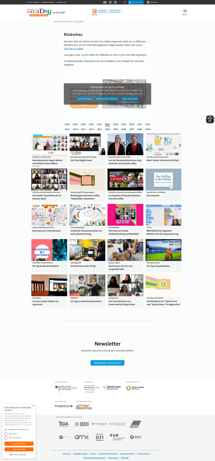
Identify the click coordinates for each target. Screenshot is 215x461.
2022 (99, 124)
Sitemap (67, 453)
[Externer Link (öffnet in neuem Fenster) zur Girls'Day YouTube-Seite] (104, 3)
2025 (75, 124)
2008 (123, 129)
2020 (115, 124)
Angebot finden (102, 12)
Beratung (154, 2)
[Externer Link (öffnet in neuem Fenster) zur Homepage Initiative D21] (100, 437)
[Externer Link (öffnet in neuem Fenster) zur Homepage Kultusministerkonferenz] (117, 438)
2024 (83, 124)
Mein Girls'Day (137, 2)
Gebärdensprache (48, 2)
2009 (115, 129)
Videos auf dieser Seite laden (107, 99)
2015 (67, 129)
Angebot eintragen (115, 12)
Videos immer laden (130, 99)
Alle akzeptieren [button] (19, 444)
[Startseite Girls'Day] (39, 16)
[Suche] (125, 3)
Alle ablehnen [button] (19, 449)
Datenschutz (143, 453)
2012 (91, 129)
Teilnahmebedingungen (94, 457)
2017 (139, 124)
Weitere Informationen (25, 425)
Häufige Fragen (80, 453)
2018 (131, 124)
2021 (107, 124)
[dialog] (19, 431)
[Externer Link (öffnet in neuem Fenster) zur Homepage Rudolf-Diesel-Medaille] (135, 390)
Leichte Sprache (33, 2)
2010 (107, 129)
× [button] (33, 406)
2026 (67, 124)
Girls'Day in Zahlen (73, 49)
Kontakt (125, 457)
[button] (19, 455)
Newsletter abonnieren (107, 363)
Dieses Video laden (84, 99)
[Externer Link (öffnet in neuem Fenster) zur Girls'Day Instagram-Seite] (110, 3)
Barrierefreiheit (127, 453)
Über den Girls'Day (65, 22)
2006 (139, 129)
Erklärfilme (61, 2)
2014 (75, 129)
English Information (108, 453)
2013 (83, 129)
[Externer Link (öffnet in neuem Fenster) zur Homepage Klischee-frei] (93, 387)
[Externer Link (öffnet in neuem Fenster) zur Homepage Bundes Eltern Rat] (117, 424)
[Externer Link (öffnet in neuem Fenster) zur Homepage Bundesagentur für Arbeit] (100, 425)
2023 (91, 124)
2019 (123, 124)
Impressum (113, 457)
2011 (99, 129)
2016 (147, 124)
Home (56, 22)
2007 (131, 129)
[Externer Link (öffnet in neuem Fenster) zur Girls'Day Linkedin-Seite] (115, 3)
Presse (93, 453)
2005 (147, 129)
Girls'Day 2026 (78, 22)
